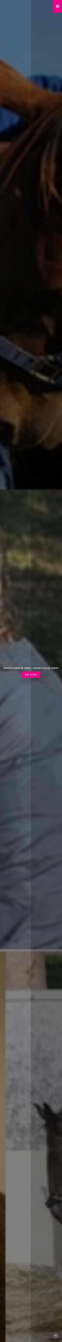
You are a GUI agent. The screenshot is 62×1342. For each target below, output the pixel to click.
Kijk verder (31, 674)
